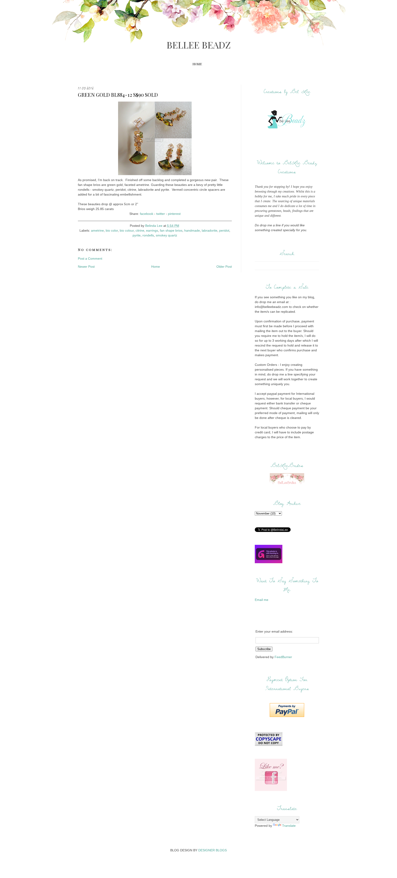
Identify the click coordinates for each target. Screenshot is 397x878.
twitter (160, 214)
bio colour (127, 230)
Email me (261, 600)
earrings (152, 230)
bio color (112, 230)
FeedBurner (283, 657)
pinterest (174, 214)
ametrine (97, 230)
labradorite (209, 230)
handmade (192, 230)
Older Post (224, 266)
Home (197, 64)
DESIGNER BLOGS (212, 850)
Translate (289, 825)
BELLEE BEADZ (199, 45)
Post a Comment (90, 258)
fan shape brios (171, 230)
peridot (224, 230)
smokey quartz (166, 235)
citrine (140, 230)
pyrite (137, 235)
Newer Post (86, 266)
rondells (148, 235)
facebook (146, 214)
